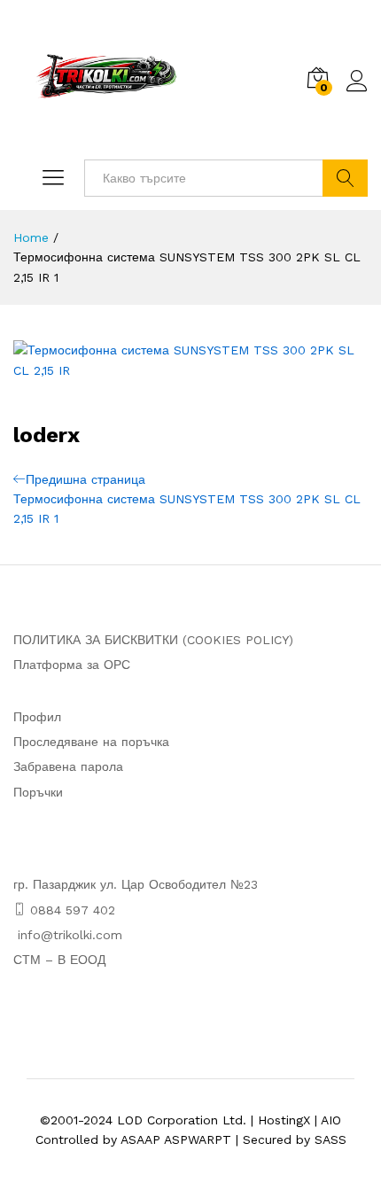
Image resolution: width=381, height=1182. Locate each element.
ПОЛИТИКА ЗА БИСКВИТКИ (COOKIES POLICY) (153, 640)
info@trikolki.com (70, 935)
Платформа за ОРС (71, 664)
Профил (37, 717)
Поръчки (38, 792)
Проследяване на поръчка (91, 742)
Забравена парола (68, 766)
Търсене (345, 178)
